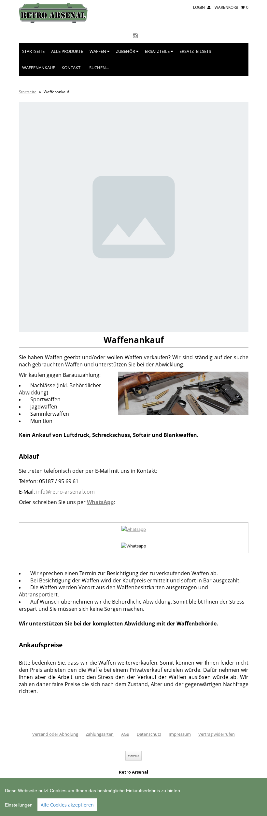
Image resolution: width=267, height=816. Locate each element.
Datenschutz (149, 734)
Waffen (98, 51)
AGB (125, 734)
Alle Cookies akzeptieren (67, 805)
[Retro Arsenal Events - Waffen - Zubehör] (53, 21)
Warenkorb (231, 7)
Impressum (180, 734)
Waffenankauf (38, 67)
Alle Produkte (67, 51)
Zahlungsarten (100, 734)
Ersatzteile (158, 51)
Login (199, 7)
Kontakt (71, 67)
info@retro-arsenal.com (65, 491)
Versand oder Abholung (55, 734)
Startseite (33, 51)
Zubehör (126, 51)
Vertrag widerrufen (216, 734)
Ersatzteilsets (195, 51)
